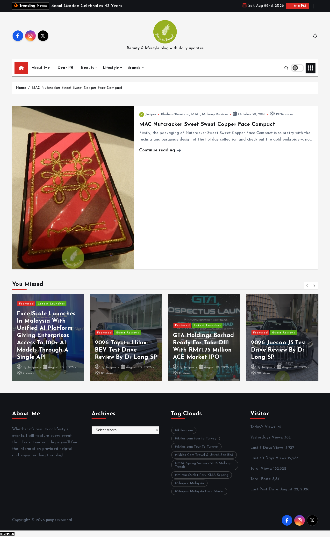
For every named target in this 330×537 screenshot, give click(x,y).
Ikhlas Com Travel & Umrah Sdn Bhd (205, 455)
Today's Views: (263, 427)
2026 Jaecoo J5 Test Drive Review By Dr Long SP (222, 350)
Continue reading (157, 150)
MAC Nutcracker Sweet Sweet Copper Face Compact (77, 88)
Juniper (150, 114)
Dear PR (65, 68)
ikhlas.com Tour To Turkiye (197, 447)
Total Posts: (261, 479)
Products (319, 318)
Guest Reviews (70, 332)
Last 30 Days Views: (269, 458)
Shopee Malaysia (190, 483)
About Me (41, 68)
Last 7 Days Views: (268, 448)
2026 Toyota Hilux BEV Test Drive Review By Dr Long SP (69, 350)
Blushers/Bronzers (174, 114)
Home (21, 88)
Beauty (87, 68)
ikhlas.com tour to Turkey (196, 438)
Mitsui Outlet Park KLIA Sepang (203, 475)
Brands (133, 68)
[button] (307, 285)
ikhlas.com (185, 430)
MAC (195, 114)
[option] (69, 337)
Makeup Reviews (215, 114)
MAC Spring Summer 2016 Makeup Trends (203, 465)
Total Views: (261, 469)
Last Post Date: (265, 489)
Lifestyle (111, 68)
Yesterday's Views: (267, 437)
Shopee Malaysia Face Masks (200, 491)
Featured (47, 332)
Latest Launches (150, 325)
